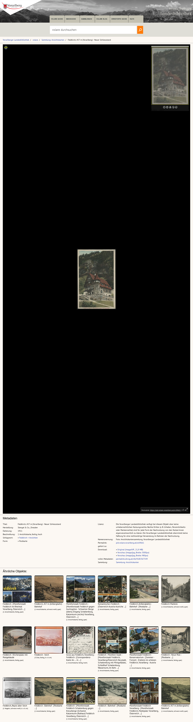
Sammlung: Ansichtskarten (53, 40)
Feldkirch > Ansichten (28, 537)
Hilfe (132, 19)
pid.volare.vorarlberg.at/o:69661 (130, 543)
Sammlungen (86, 19)
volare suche (57, 19)
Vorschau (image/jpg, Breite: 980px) (132, 555)
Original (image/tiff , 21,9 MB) (130, 549)
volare (35, 40)
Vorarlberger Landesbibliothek (16, 40)
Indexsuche (71, 19)
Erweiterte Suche (119, 19)
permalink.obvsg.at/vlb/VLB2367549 (132, 559)
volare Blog (101, 19)
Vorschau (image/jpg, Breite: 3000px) (133, 552)
